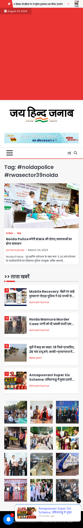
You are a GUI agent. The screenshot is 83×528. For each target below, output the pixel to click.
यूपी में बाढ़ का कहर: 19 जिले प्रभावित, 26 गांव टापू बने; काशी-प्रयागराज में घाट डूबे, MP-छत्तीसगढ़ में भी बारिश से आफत (52, 354)
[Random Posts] (69, 153)
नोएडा (19, 233)
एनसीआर (9, 233)
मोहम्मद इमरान (35, 358)
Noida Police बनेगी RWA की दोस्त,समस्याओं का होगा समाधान (39, 241)
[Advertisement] (41, 58)
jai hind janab (15, 250)
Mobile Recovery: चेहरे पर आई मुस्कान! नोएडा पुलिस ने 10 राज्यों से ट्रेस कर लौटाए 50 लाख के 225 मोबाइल (51, 298)
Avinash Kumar (39, 302)
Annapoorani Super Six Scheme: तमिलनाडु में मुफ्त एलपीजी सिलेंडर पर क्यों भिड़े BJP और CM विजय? (52, 382)
